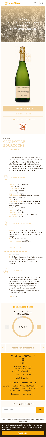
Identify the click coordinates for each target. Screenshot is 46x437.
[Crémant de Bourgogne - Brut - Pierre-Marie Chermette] (3, 348)
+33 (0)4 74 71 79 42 (23, 375)
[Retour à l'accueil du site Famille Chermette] (16, 3)
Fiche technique (23, 114)
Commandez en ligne (23, 108)
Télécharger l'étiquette (23, 119)
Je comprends (23, 433)
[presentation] (7, 327)
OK (40, 410)
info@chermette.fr (23, 378)
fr (35, 3)
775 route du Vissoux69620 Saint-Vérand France (23, 368)
